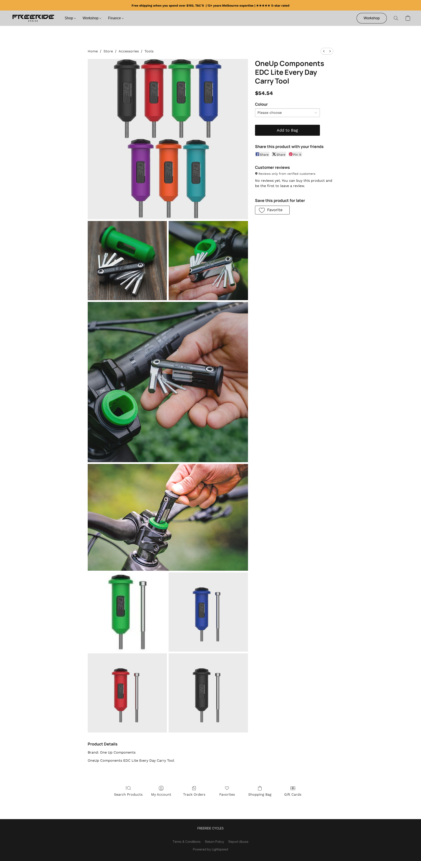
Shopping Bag (259, 794)
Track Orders (194, 794)
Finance (115, 18)
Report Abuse (238, 841)
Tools (148, 51)
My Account (161, 794)
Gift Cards (292, 794)
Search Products (128, 794)
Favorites (227, 794)
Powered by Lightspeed (210, 849)
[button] (33, 18)
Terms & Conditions (187, 841)
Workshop (91, 18)
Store (108, 51)
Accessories (129, 51)
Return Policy (214, 841)
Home (93, 51)
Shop (69, 18)
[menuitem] (324, 51)
